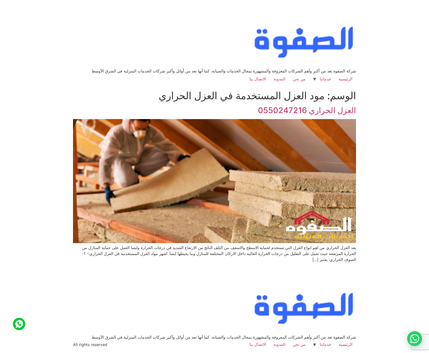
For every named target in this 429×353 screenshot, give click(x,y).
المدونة (279, 78)
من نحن (299, 78)
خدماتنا (325, 78)
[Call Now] (19, 324)
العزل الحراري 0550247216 (307, 110)
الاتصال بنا (258, 78)
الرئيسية (345, 78)
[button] (414, 338)
